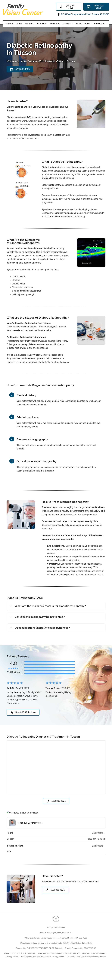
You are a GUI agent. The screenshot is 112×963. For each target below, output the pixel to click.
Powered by (39, 948)
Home (6, 953)
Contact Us (99, 24)
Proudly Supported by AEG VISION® (80, 948)
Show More (12, 703)
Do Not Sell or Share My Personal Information (86, 957)
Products (54, 24)
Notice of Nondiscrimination (50, 953)
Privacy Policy (12, 957)
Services (67, 24)
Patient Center (83, 24)
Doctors (29, 24)
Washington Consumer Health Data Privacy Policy (42, 957)
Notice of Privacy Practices (93, 953)
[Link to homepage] (29, 9)
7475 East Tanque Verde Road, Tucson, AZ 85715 (84, 14)
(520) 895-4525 (80, 938)
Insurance (42, 24)
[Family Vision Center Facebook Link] (56, 919)
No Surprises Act (72, 953)
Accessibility (30, 953)
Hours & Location (14, 24)
